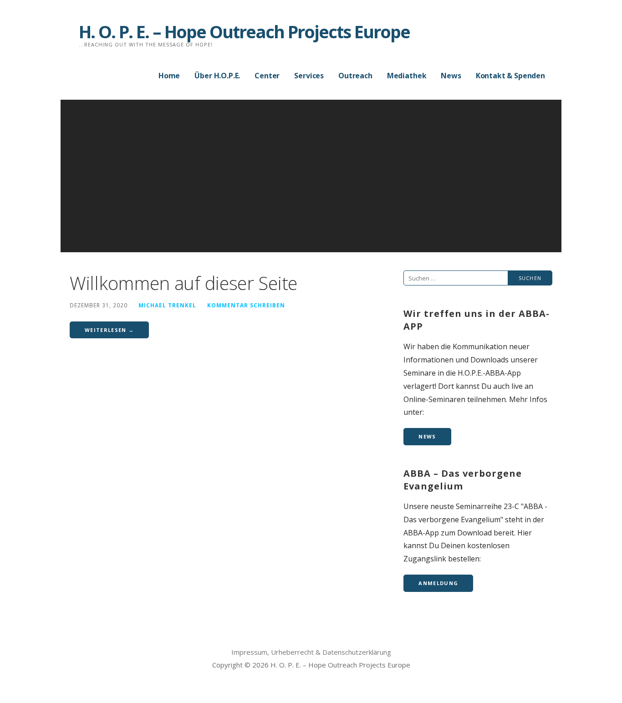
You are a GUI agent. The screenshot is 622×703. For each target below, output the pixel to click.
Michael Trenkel (167, 305)
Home (169, 76)
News (451, 76)
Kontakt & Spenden (510, 76)
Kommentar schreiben (246, 305)
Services (309, 76)
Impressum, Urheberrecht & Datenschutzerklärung (311, 652)
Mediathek (407, 76)
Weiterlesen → (109, 329)
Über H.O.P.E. (217, 76)
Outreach (355, 76)
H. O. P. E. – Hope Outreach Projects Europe (244, 31)
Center (267, 76)
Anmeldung (438, 583)
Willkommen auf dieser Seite (183, 282)
